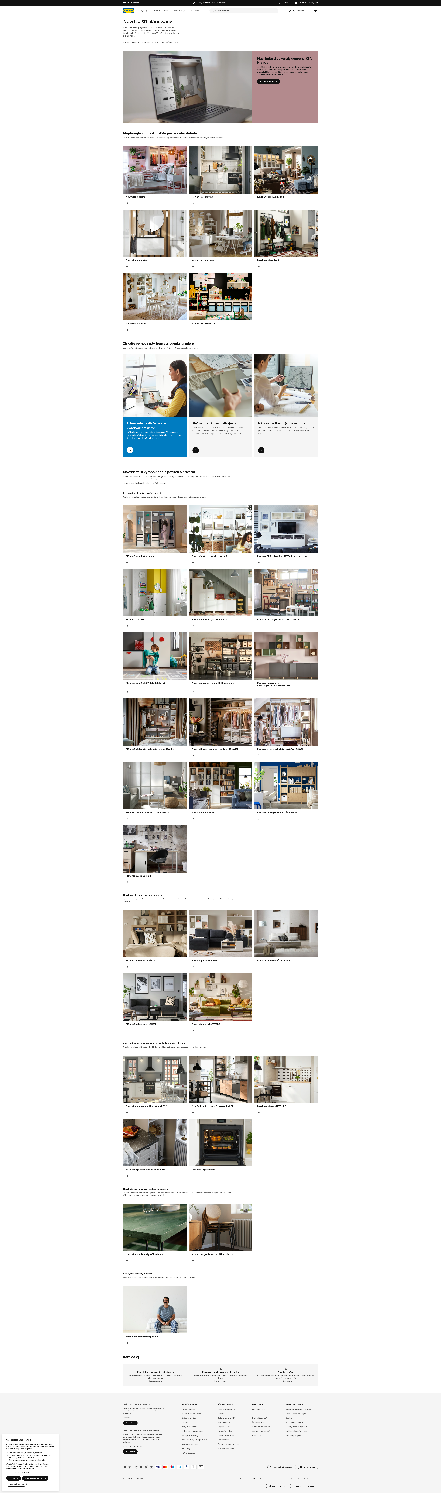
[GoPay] (179, 1467)
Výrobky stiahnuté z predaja (296, 1427)
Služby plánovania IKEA (226, 1418)
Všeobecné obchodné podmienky (298, 1409)
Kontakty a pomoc (189, 1409)
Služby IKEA (222, 1414)
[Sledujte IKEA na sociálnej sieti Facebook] (125, 1467)
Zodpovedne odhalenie (294, 1422)
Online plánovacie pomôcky (228, 1435)
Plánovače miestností (150, 42)
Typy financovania (285, 1381)
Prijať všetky (13, 1478)
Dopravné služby (224, 1427)
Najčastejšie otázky (189, 1418)
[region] (30, 1462)
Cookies (289, 1418)
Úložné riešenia (128, 483)
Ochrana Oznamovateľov (293, 1479)
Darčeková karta (224, 1440)
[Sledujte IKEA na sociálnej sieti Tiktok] (136, 1467)
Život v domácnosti (259, 1422)
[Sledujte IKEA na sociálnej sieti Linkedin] (146, 1467)
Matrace (163, 483)
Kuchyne (147, 483)
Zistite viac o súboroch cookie (18, 1472)
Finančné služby (224, 1422)
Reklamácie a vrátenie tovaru (192, 1431)
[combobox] (243, 10)
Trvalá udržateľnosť (259, 1418)
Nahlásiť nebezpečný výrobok (297, 1431)
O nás (254, 1414)
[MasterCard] (165, 1467)
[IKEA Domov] (128, 10)
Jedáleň (155, 483)
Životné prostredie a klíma (261, 1427)
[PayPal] (186, 1467)
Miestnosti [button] (156, 11)
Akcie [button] (166, 11)
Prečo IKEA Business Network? (134, 1446)
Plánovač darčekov (225, 1431)
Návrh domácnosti (131, 42)
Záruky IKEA (186, 1422)
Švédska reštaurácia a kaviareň (229, 1444)
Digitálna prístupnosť (294, 1435)
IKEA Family (186, 1448)
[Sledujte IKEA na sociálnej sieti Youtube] (141, 1467)
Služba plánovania (155, 1381)
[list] (220, 405)
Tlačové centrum (258, 1409)
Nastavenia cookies (16, 1484)
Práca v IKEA (256, 1435)
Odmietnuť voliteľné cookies (35, 1478)
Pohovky (139, 483)
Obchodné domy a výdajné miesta (194, 1440)
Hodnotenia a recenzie (190, 1444)
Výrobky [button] (144, 11)
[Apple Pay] (201, 1467)
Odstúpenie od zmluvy (190, 1435)
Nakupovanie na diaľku (226, 1448)
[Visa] (158, 1467)
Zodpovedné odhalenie (275, 1479)
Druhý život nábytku (189, 1427)
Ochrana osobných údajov (296, 1414)
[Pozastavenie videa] (187, 87)
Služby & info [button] (194, 11)
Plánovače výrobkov (169, 42)
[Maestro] (172, 1467)
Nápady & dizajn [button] (179, 11)
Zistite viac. (127, 1418)
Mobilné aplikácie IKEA (226, 1409)
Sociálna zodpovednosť (260, 1431)
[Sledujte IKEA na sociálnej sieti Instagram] (130, 1467)
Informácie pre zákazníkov (191, 1414)
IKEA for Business (188, 1453)
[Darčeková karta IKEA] (194, 1467)
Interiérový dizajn (220, 1381)
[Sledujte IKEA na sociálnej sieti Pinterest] (151, 1467)
